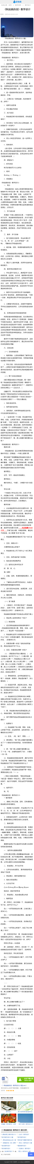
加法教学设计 (6, 1145)
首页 (10, 5)
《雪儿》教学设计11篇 (25, 1143)
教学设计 (28, 5)
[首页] (17, 1)
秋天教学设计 (22, 1137)
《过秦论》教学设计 (24, 1148)
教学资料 (18, 5)
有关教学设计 (6, 1148)
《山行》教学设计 (23, 1134)
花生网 (15, 1162)
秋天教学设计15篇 (7, 1137)
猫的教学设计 (22, 1145)
